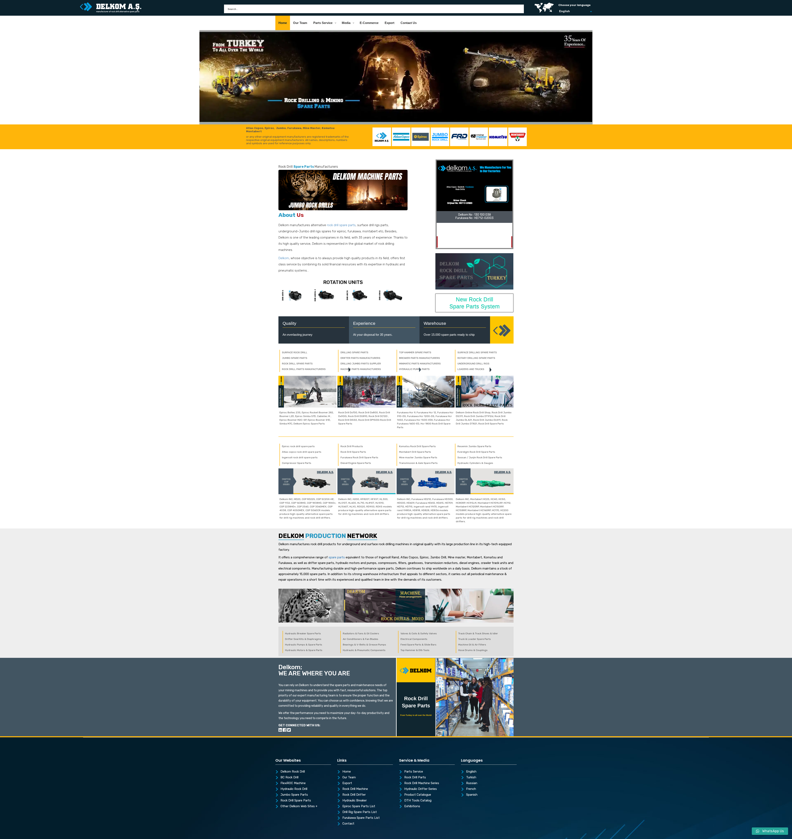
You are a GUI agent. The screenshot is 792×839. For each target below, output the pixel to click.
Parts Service (413, 771)
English (471, 771)
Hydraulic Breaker (354, 800)
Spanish (471, 794)
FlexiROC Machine (293, 783)
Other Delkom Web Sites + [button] (298, 806)
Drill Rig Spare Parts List (359, 812)
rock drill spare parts (341, 225)
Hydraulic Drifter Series (420, 789)
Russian (471, 783)
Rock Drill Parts (415, 777)
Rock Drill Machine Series (421, 783)
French (471, 789)
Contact (348, 823)
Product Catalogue (417, 794)
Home (346, 771)
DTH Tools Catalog (417, 800)
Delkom (283, 258)
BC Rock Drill (289, 777)
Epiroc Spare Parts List (358, 806)
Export (347, 783)
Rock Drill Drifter (354, 794)
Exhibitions (412, 806)
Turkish (471, 777)
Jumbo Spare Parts (294, 794)
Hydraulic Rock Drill (293, 789)
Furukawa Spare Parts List (361, 818)
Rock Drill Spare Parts (295, 800)
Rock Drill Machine (355, 789)
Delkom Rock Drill (292, 771)
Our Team (349, 777)
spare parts (337, 557)
